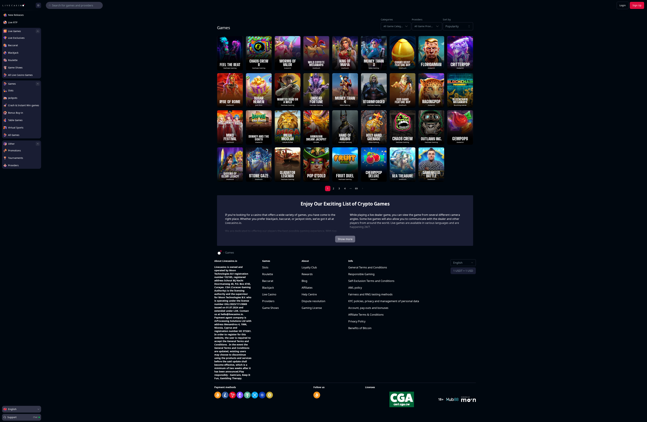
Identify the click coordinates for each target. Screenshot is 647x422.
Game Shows (270, 308)
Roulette (267, 274)
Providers (268, 301)
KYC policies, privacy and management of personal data (383, 301)
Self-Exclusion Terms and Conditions (371, 281)
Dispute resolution (313, 301)
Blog (304, 281)
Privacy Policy (356, 321)
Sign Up (637, 5)
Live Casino (269, 294)
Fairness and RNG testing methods (370, 294)
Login (623, 5)
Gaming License (312, 308)
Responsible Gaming (361, 274)
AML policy (355, 287)
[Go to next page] (362, 188)
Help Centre (309, 294)
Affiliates (307, 287)
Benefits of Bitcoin (360, 328)
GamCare (235, 374)
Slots (265, 267)
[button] (458, 26)
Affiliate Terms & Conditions (366, 314)
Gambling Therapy (230, 378)
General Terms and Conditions (367, 267)
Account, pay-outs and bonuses (368, 308)
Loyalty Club (309, 267)
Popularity (452, 26)
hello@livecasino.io (232, 314)
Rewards (307, 274)
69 (356, 188)
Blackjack (268, 287)
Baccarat (267, 281)
